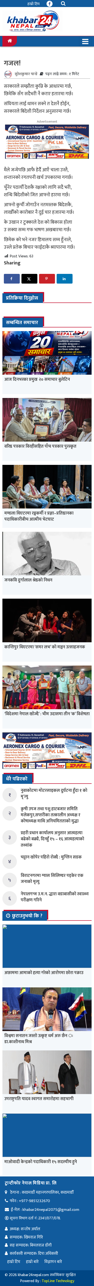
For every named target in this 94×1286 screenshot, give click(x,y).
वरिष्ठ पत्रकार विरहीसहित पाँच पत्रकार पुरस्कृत (40, 446)
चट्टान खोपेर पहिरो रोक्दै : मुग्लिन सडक (51, 857)
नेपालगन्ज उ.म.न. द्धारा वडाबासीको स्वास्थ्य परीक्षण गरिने (55, 897)
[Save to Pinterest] (47, 279)
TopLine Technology (58, 1281)
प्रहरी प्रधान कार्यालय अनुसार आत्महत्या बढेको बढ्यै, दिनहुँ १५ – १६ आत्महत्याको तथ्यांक (52, 839)
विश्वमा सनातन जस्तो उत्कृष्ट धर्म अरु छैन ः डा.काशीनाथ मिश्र (38, 1039)
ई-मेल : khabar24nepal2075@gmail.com (45, 1209)
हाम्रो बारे (32, 1261)
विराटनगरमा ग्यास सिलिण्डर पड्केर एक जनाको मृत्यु (52, 878)
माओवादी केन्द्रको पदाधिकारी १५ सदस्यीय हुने (40, 1162)
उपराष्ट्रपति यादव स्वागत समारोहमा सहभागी (39, 1099)
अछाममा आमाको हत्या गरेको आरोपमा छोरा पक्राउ (43, 972)
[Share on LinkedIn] (65, 279)
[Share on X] (29, 279)
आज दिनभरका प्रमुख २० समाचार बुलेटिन (37, 379)
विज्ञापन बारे (53, 1261)
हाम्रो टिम (33, 4)
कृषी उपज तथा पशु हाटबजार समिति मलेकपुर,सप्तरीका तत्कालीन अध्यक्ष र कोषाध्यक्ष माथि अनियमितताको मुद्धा (50, 815)
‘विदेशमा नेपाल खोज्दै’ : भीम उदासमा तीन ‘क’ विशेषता (47, 714)
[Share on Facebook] (12, 279)
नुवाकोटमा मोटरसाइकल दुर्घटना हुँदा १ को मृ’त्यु (54, 793)
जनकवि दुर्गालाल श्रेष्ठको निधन (28, 580)
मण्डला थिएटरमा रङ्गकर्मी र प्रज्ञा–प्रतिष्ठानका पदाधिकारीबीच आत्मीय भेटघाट (39, 516)
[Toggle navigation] (85, 41)
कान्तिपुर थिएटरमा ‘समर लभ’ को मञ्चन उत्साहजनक (44, 647)
